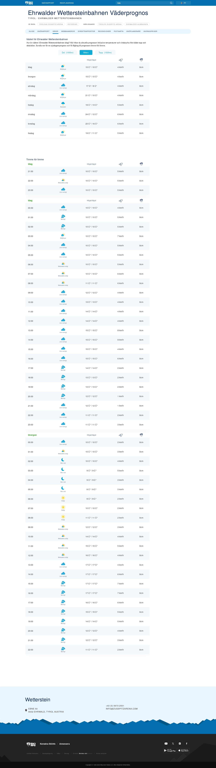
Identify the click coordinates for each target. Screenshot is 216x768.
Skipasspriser (150, 31)
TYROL (32, 18)
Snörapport (48, 3)
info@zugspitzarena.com (122, 708)
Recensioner (104, 31)
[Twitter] (173, 743)
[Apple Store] (183, 750)
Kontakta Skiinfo (48, 743)
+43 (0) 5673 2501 (115, 705)
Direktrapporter (86, 31)
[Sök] (171, 3)
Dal (67, 52)
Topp (105, 52)
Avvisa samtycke (101, 753)
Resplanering (67, 3)
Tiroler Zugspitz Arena (110, 24)
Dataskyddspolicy (47, 753)
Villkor (58, 753)
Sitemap (66, 753)
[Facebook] (186, 743)
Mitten (86, 52)
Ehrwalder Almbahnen (137, 24)
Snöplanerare (133, 31)
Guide (31, 31)
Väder (55, 31)
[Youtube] (166, 743)
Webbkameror (68, 31)
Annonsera (64, 743)
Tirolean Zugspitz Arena (51, 24)
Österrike (73, 24)
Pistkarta (119, 31)
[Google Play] (170, 750)
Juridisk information (32, 753)
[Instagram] (179, 743)
